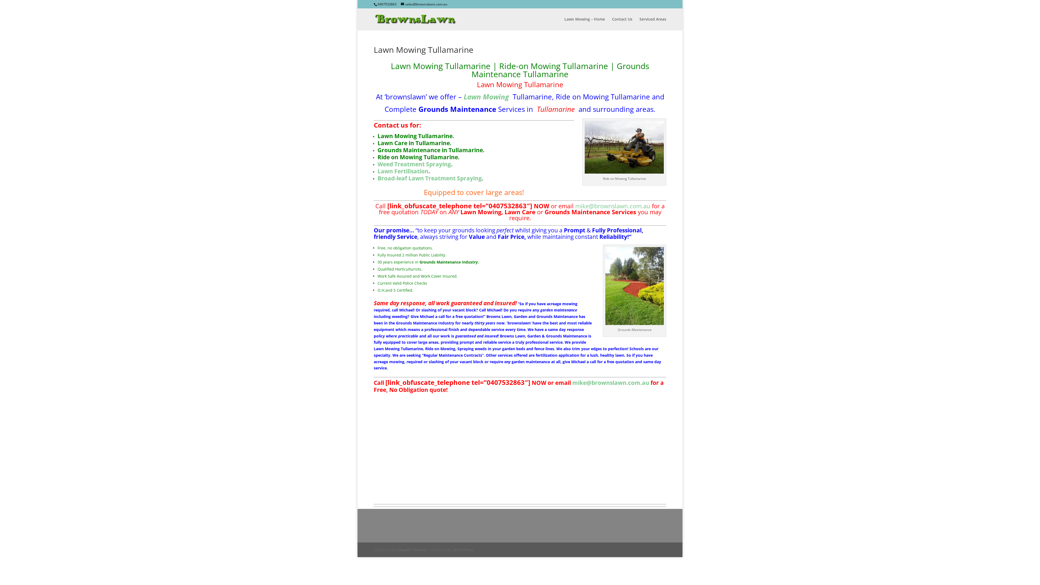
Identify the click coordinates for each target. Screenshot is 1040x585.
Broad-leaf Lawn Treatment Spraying (430, 178)
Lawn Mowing (486, 97)
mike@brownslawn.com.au (612, 206)
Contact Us (622, 19)
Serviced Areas (652, 19)
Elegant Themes (412, 549)
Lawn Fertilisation (403, 171)
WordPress (463, 549)
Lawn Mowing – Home (584, 19)
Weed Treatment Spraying (414, 164)
